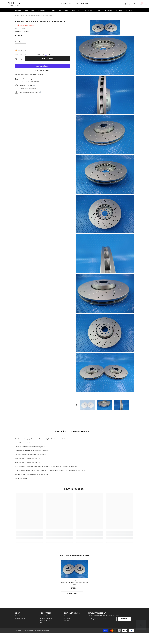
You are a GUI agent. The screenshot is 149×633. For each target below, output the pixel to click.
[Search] (125, 3)
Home (17, 15)
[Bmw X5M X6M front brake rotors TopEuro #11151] (74, 569)
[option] (87, 405)
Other (74, 580)
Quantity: (18, 42)
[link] (29, 535)
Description (60, 431)
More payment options (42, 71)
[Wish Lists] (135, 4)
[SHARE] (17, 58)
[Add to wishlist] (21, 58)
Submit (124, 619)
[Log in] (130, 4)
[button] (76, 405)
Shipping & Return (80, 431)
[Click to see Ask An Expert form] (141, 625)
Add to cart (47, 59)
